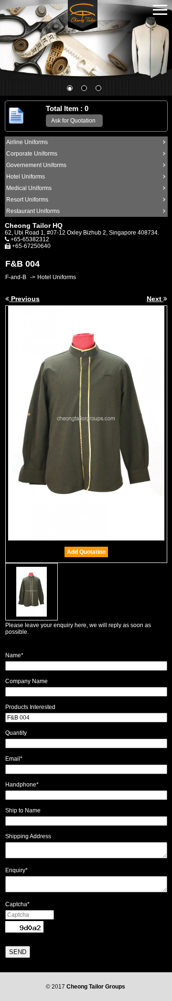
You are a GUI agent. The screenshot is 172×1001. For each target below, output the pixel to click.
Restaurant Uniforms (33, 211)
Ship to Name (23, 810)
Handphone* (22, 784)
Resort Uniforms (27, 199)
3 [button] (100, 80)
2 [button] (86, 80)
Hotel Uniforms (25, 176)
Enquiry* (16, 870)
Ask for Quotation (73, 120)
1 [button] (71, 80)
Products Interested (30, 707)
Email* (13, 758)
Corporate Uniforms (31, 153)
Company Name (26, 681)
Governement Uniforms (36, 165)
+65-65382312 (30, 239)
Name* (14, 655)
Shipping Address (28, 836)
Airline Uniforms (27, 142)
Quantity (16, 733)
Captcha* (17, 904)
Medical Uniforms (29, 188)
